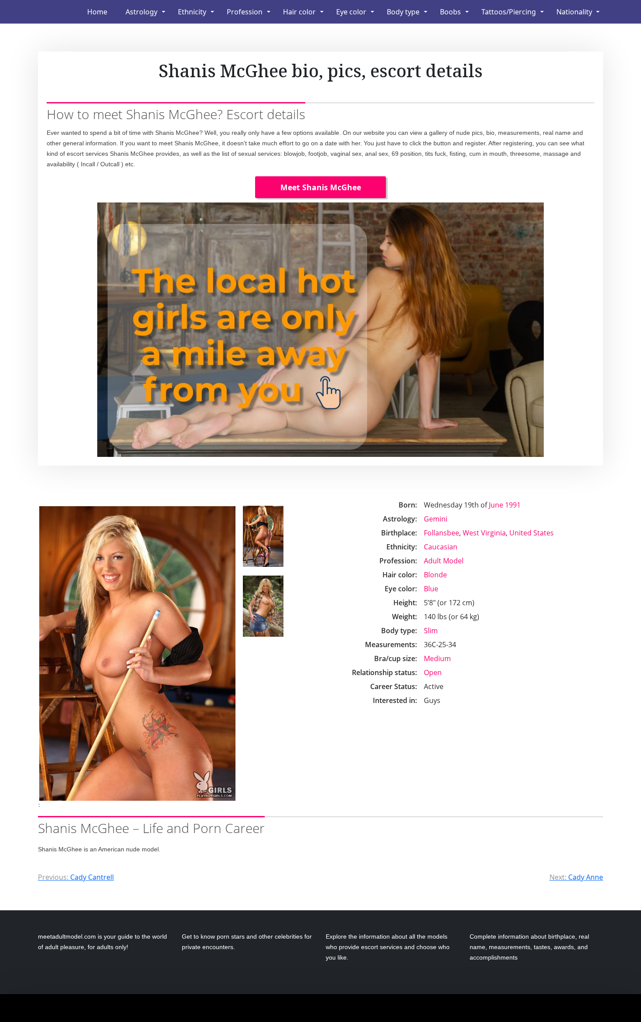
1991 (513, 505)
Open (433, 672)
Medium (437, 658)
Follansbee (441, 533)
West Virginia (484, 533)
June (496, 505)
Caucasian (440, 547)
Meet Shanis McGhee (320, 187)
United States (531, 533)
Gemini (435, 519)
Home (97, 12)
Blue (431, 588)
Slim (431, 630)
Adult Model (444, 561)
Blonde (435, 575)
